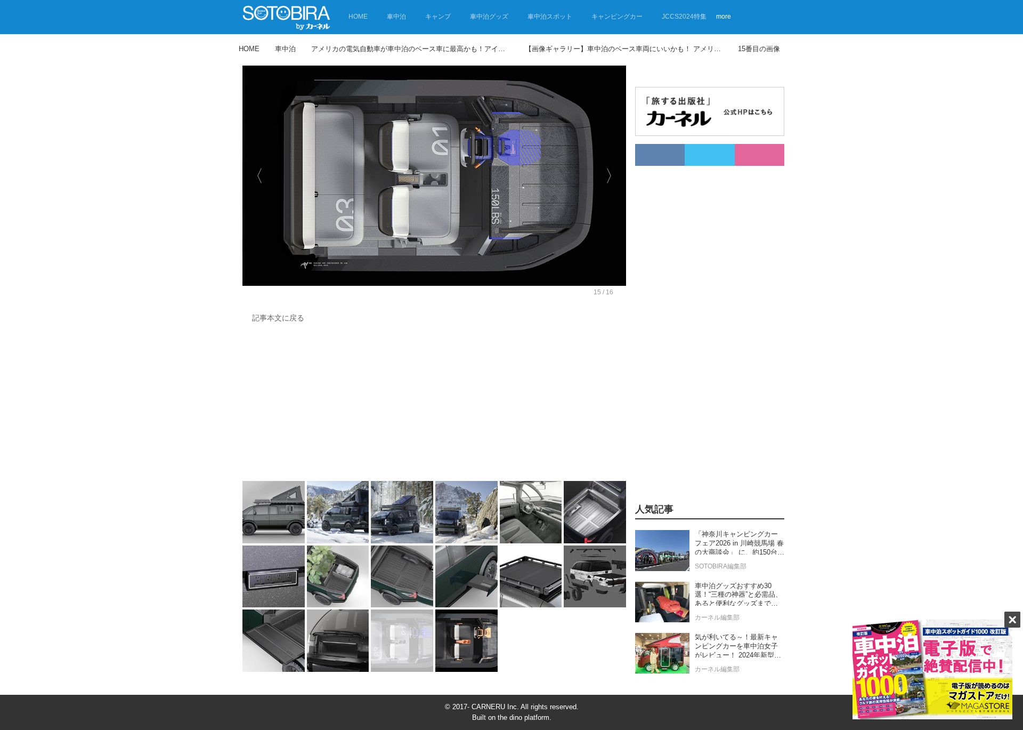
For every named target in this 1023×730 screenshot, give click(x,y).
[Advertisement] (431, 404)
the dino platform (523, 717)
